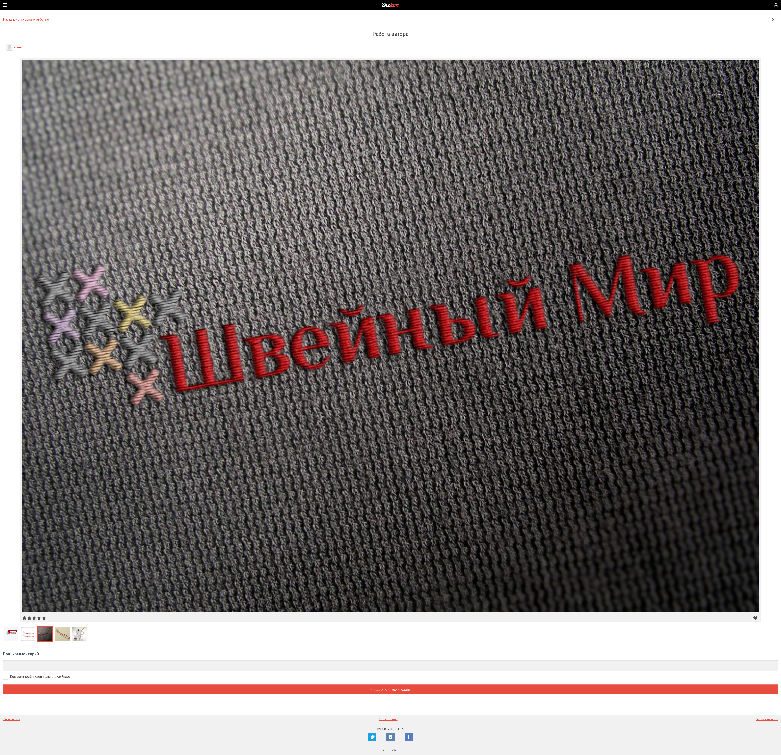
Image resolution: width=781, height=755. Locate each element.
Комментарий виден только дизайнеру (40, 677)
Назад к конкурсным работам (26, 19)
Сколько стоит (388, 719)
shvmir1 (18, 47)
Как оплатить (11, 719)
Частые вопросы (767, 719)
